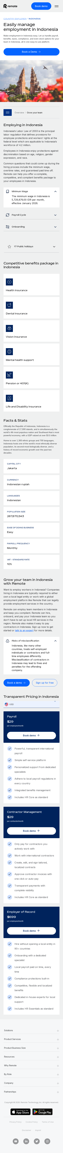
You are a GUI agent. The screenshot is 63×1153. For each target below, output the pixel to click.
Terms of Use (48, 1122)
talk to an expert (24, 630)
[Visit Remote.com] (13, 6)
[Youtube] (16, 1141)
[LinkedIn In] (26, 1141)
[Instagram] (47, 1141)
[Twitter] (37, 1141)
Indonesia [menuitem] (35, 19)
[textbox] (31, 704)
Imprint (38, 1130)
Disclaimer (26, 1130)
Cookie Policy (32, 1122)
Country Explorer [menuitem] (15, 19)
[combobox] (31, 704)
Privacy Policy (16, 1122)
